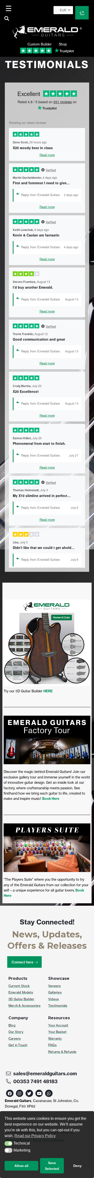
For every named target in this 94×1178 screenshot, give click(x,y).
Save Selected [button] (52, 1166)
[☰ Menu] (9, 8)
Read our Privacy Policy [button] (35, 1136)
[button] (8, 1143)
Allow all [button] (21, 1166)
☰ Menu (9, 8)
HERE (48, 691)
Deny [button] (77, 1166)
